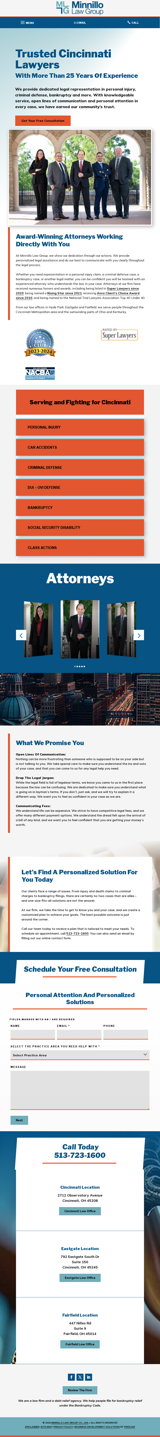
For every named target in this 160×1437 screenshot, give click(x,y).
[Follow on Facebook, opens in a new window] (71, 1377)
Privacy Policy (63, 1426)
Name (15, 1025)
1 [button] (75, 666)
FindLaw (129, 1426)
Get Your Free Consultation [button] (42, 121)
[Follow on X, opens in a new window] (80, 1377)
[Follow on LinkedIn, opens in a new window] (88, 1377)
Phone (109, 1025)
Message (18, 1066)
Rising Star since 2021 (64, 293)
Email (63, 1025)
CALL (135, 22)
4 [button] (82, 666)
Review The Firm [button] (80, 1390)
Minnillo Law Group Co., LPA (69, 1422)
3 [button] (79, 666)
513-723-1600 (77, 933)
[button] (27, 21)
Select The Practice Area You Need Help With (55, 1046)
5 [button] (84, 666)
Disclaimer (32, 1426)
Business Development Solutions (97, 1426)
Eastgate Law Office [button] (80, 1278)
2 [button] (77, 666)
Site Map (46, 1426)
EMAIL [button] (81, 22)
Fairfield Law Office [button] (80, 1344)
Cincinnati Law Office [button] (80, 1211)
